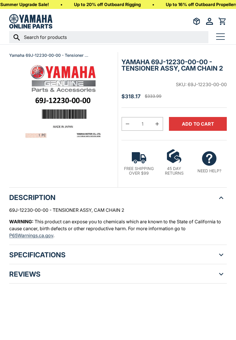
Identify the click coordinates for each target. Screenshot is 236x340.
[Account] (209, 21)
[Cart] (222, 21)
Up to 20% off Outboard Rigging (107, 4)
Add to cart (198, 124)
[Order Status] (196, 21)
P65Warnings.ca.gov (31, 235)
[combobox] (108, 37)
